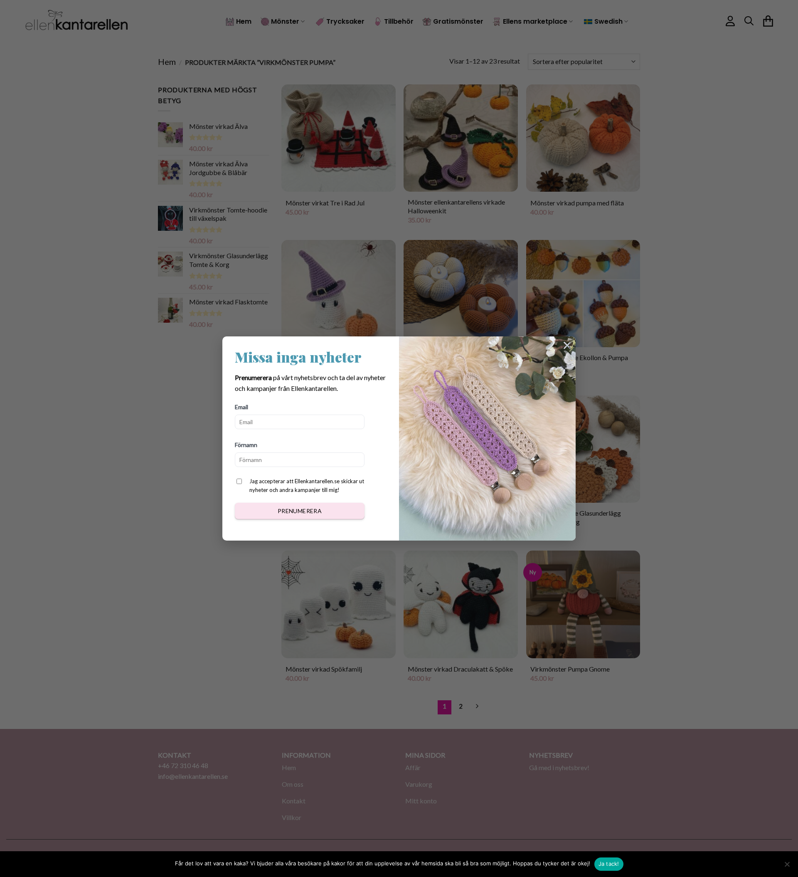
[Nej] (787, 866)
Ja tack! (608, 863)
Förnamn (246, 444)
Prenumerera (300, 510)
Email (241, 406)
